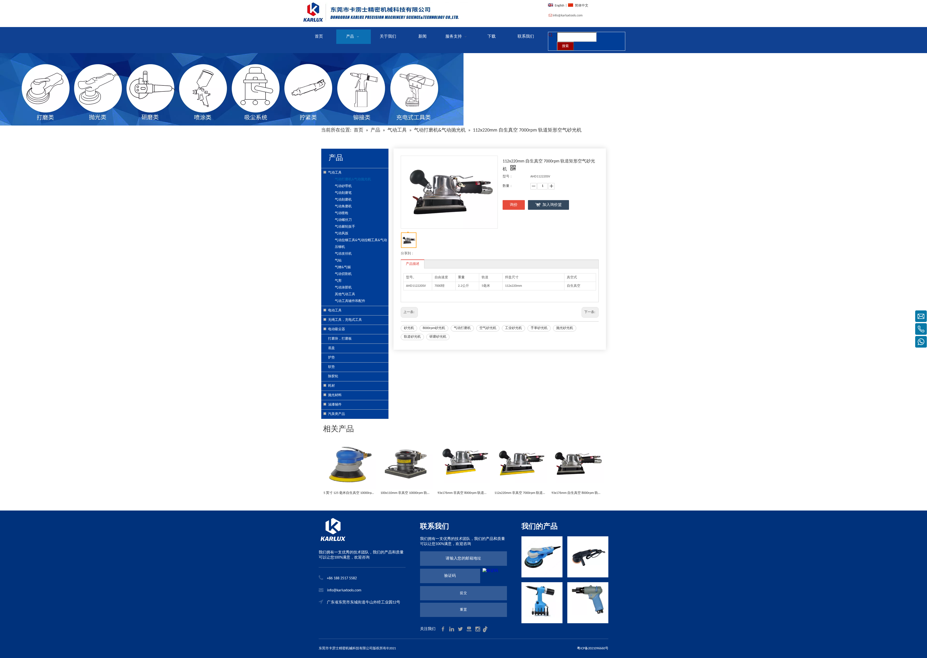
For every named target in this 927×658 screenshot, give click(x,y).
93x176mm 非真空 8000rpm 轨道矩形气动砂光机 (463, 493)
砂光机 (409, 328)
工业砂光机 (513, 328)
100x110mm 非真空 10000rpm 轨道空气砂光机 (406, 493)
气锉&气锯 (343, 267)
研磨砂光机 (437, 337)
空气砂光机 (487, 328)
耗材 (331, 386)
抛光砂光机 (564, 328)
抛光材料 (335, 395)
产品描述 (412, 264)
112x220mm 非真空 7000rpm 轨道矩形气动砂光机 (520, 493)
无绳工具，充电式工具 (345, 320)
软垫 (331, 367)
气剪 (338, 281)
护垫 (331, 357)
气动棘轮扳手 (345, 227)
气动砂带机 (343, 186)
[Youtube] (469, 629)
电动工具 (335, 310)
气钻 (338, 260)
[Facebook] (443, 629)
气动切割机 (343, 274)
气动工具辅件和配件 (350, 301)
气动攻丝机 (343, 254)
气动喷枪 (341, 213)
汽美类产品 (336, 414)
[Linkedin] (452, 629)
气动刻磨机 (343, 200)
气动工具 (335, 173)
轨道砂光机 (412, 337)
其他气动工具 (345, 294)
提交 (463, 593)
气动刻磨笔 (343, 193)
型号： (508, 176)
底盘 (331, 348)
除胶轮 (333, 376)
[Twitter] (460, 629)
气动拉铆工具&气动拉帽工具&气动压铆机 (361, 243)
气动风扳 (341, 233)
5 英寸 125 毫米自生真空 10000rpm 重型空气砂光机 (349, 493)
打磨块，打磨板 (340, 339)
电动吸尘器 (336, 329)
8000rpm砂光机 (434, 328)
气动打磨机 (462, 328)
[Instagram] (478, 629)
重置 (463, 610)
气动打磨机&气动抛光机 (353, 179)
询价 (514, 205)
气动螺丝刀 (343, 220)
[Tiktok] (486, 629)
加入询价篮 (552, 205)
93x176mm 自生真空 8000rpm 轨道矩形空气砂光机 (577, 493)
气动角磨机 (343, 206)
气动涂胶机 (343, 287)
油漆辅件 (335, 404)
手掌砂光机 (539, 328)
